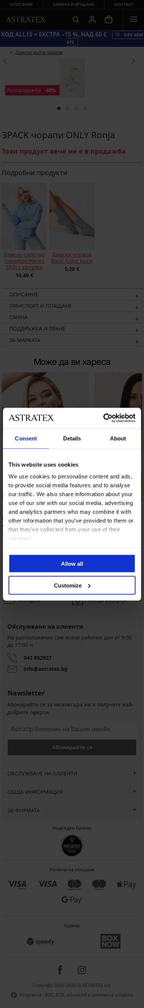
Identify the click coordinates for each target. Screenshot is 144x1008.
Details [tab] (72, 438)
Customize (68, 585)
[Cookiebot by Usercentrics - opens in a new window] (104, 418)
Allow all (72, 564)
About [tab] (118, 438)
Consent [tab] (26, 438)
